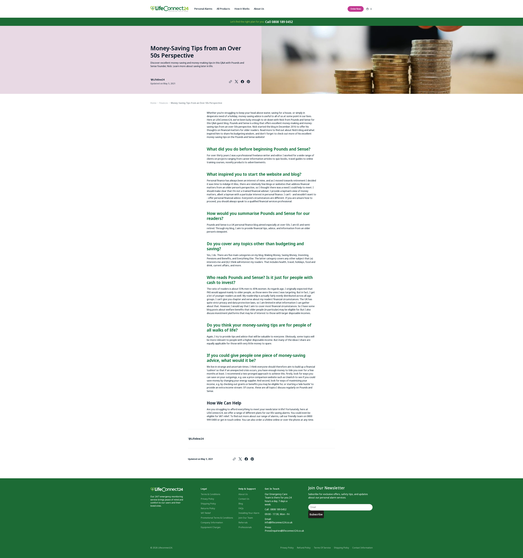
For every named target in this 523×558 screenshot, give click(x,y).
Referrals (243, 522)
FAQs (241, 508)
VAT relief (224, 416)
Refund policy (304, 547)
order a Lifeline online (268, 419)
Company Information (212, 522)
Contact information (362, 547)
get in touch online (230, 419)
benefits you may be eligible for (266, 384)
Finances (163, 102)
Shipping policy (341, 547)
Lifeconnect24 (165, 547)
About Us (243, 494)
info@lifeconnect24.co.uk (278, 522)
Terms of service (322, 547)
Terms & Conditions (210, 494)
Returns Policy (208, 508)
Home (153, 102)
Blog (240, 503)
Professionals (245, 527)
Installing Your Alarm (248, 512)
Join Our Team (245, 517)
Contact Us (243, 498)
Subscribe (316, 514)
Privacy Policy (207, 498)
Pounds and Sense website (249, 137)
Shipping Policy (208, 503)
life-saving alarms (280, 412)
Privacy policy (287, 547)
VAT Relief (206, 512)
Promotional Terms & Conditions (217, 517)
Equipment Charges (211, 527)
